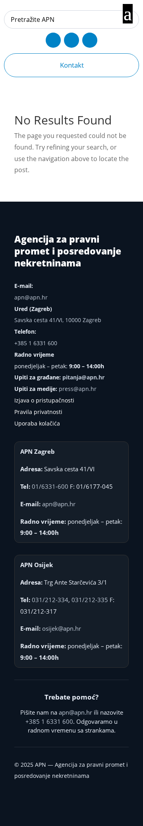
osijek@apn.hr (61, 628)
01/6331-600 (50, 486)
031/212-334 (50, 600)
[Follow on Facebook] (53, 40)
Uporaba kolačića (37, 423)
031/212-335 (90, 600)
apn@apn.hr (31, 297)
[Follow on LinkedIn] (89, 40)
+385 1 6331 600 (35, 343)
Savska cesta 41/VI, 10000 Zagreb (57, 320)
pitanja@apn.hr (83, 377)
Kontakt (72, 65)
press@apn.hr (78, 389)
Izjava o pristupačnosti (44, 400)
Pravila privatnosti (38, 412)
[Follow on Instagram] (71, 40)
